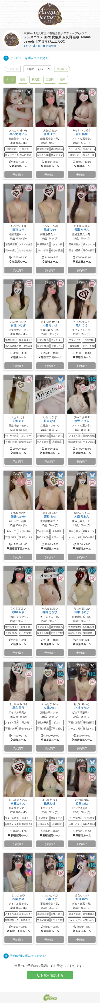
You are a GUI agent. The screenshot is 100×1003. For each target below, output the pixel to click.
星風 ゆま (50, 803)
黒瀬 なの (50, 229)
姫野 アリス (81, 421)
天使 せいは (50, 325)
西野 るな (50, 516)
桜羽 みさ (18, 612)
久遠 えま (18, 421)
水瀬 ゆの (82, 899)
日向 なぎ (50, 421)
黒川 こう (82, 325)
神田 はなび (50, 612)
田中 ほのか (81, 612)
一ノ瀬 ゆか (50, 899)
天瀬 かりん (81, 229)
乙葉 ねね (82, 803)
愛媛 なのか (18, 516)
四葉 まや (18, 899)
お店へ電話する (51, 975)
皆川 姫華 (82, 134)
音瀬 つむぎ (18, 325)
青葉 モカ (50, 134)
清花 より (18, 229)
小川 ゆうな (81, 707)
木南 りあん (81, 516)
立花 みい (50, 707)
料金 (27, 45)
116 (38, 45)
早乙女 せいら (18, 134)
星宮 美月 (18, 707)
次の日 (60, 68)
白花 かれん (18, 803)
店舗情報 (50, 45)
